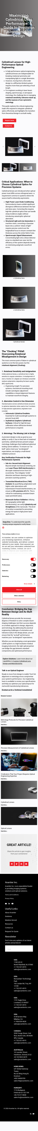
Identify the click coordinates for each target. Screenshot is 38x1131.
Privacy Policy (9, 898)
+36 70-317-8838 (20, 1095)
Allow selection (19, 595)
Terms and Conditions (12, 895)
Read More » (4, 724)
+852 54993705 (19, 1078)
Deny (19, 601)
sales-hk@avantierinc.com (23, 1081)
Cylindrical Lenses (7, 802)
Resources (9, 924)
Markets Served (11, 920)
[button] (3, 146)
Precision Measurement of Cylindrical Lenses (17, 748)
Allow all (19, 589)
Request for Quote (11, 931)
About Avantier (10, 913)
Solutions (8, 916)
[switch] (33, 564)
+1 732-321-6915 (20, 967)
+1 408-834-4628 (20, 1021)
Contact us (9, 928)
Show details (28, 584)
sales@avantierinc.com (22, 969)
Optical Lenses (6, 828)
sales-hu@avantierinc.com (23, 1097)
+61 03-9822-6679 (20, 1057)
